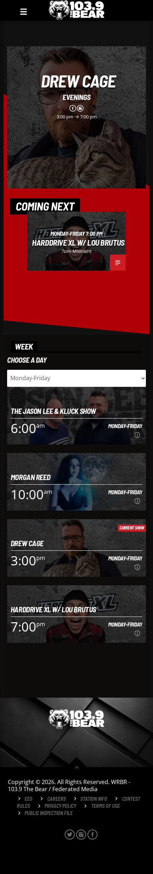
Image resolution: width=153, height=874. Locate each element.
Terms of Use (105, 806)
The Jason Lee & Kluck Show (53, 411)
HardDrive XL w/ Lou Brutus (78, 242)
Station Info (93, 799)
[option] (76, 241)
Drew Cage (78, 80)
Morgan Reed (30, 477)
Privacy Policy (60, 806)
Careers (56, 799)
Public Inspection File (49, 813)
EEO (28, 799)
